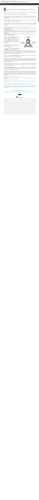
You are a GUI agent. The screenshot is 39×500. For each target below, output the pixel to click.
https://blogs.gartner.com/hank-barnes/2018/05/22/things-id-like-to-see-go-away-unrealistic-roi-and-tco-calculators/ (20, 87)
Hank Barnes (20, 91)
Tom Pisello (24, 90)
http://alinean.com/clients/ (27, 83)
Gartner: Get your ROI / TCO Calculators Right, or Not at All (20, 9)
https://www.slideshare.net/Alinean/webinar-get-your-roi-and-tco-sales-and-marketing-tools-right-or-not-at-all (20, 81)
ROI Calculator (27, 91)
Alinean (8, 91)
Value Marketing (19, 92)
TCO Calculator (32, 91)
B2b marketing (12, 91)
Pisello (23, 91)
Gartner (16, 91)
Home (7, 4)
